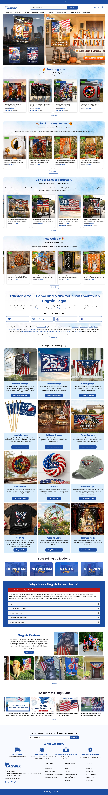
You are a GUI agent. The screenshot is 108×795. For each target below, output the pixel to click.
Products (50, 12)
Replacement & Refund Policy (54, 774)
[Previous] (7, 704)
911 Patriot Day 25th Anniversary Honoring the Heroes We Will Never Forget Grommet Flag (52, 221)
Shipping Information (51, 777)
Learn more (29, 652)
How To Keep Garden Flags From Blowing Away (53, 714)
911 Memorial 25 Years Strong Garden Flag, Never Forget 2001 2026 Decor (77, 221)
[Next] (100, 704)
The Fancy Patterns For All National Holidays (29, 714)
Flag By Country (75, 12)
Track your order (50, 771)
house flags (75, 327)
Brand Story (89, 768)
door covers (58, 332)
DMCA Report (89, 780)
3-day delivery (10, 82)
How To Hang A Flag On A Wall (77, 714)
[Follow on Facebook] (5, 782)
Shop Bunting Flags (88, 395)
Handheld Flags (20, 435)
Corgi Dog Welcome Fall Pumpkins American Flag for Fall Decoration (27, 277)
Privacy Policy (90, 771)
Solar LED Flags (88, 538)
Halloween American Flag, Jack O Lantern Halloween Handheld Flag (52, 277)
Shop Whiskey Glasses (54, 447)
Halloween (18, 12)
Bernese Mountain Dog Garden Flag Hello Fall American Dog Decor (14, 162)
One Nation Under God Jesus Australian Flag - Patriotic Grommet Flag (65, 106)
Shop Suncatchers (20, 498)
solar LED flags (31, 329)
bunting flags (93, 327)
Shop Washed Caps (88, 498)
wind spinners (67, 332)
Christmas (9, 12)
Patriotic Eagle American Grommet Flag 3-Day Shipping (14, 105)
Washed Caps (87, 486)
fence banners (49, 332)
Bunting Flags (87, 383)
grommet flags (14, 329)
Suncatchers (20, 486)
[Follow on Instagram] (8, 782)
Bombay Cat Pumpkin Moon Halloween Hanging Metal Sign (91, 161)
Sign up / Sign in (70, 777)
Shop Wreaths (54, 498)
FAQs (66, 768)
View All (53, 116)
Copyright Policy (90, 777)
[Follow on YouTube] (12, 782)
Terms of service (91, 774)
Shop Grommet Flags (54, 395)
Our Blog (67, 771)
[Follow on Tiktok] (15, 782)
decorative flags (42, 327)
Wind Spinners (54, 538)
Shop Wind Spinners (54, 550)
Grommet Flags (54, 383)
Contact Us (48, 768)
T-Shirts (20, 538)
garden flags (84, 327)
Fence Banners (88, 435)
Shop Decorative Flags (20, 395)
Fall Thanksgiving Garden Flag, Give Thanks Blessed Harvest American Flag (65, 162)
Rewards (67, 780)
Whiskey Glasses (54, 435)
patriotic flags (56, 308)
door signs (39, 332)
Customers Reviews (71, 774)
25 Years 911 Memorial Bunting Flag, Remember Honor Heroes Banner (26, 221)
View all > (54, 683)
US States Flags (61, 12)
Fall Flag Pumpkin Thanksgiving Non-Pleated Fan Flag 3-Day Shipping (40, 106)
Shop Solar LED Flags (87, 550)
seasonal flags (34, 308)
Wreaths (54, 486)
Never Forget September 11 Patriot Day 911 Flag (90, 105)
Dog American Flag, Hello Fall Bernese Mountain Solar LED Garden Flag (40, 162)
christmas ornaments (28, 332)
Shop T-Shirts (20, 550)
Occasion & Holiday (38, 12)
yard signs (78, 332)
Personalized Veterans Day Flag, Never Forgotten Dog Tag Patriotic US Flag (78, 277)
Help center (86, 12)
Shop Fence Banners (88, 447)
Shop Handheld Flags (20, 447)
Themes (26, 12)
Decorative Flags (20, 383)
